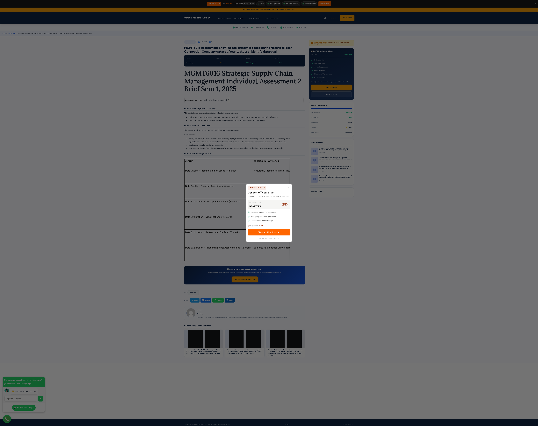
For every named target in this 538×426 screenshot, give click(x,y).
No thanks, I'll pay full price (269, 238)
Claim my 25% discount (269, 232)
